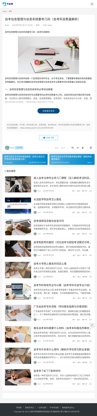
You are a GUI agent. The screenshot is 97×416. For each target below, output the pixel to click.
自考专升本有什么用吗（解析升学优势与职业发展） (63, 349)
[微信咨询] (72, 147)
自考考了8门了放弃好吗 (47, 370)
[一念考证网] (8, 3)
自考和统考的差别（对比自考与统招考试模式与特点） (61, 242)
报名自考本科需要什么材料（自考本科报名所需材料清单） (63, 328)
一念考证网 (41, 407)
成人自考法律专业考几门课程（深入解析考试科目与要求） (63, 178)
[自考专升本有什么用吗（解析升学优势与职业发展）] (18, 356)
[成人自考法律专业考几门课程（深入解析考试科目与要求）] (18, 184)
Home (4, 11)
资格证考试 (29, 407)
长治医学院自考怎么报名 (47, 199)
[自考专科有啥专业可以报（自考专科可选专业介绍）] (18, 291)
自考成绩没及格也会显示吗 (49, 220)
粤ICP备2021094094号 (69, 411)
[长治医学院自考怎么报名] (18, 206)
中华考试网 (54, 407)
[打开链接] (77, 147)
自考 (37, 25)
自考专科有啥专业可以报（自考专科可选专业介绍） (63, 285)
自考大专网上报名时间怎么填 (50, 263)
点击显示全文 (48, 111)
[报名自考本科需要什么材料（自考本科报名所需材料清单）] (18, 334)
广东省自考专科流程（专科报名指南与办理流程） (61, 306)
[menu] (92, 4)
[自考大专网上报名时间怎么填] (18, 270)
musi (7, 25)
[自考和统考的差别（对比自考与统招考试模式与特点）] (18, 248)
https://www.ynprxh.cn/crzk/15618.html (36, 128)
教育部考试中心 (68, 407)
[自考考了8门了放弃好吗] (18, 377)
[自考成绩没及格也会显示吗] (18, 227)
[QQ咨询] (82, 147)
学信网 (18, 407)
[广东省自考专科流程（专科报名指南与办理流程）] (18, 313)
